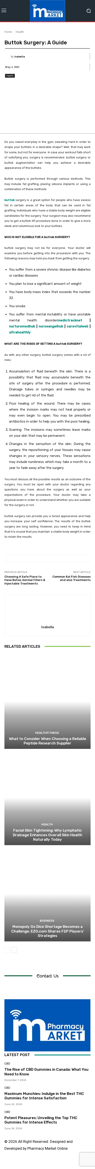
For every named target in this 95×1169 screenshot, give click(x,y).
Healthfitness (47, 732)
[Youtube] (72, 1164)
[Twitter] (62, 1164)
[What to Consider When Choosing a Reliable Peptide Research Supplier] (47, 701)
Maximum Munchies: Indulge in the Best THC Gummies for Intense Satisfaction (44, 1095)
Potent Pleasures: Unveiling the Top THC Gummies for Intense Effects (40, 1120)
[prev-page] (7, 950)
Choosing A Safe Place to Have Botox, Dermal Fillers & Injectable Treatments (24, 580)
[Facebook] (23, 1164)
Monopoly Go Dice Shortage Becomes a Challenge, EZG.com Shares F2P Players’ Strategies (47, 931)
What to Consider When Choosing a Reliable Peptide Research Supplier (47, 740)
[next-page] (14, 950)
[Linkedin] (42, 1164)
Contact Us (48, 975)
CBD (7, 1063)
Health (20, 32)
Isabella (19, 56)
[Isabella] (8, 56)
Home (8, 32)
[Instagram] (32, 1164)
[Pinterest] (52, 1164)
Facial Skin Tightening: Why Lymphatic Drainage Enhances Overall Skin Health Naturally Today (47, 835)
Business (47, 920)
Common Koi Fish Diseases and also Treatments (71, 578)
